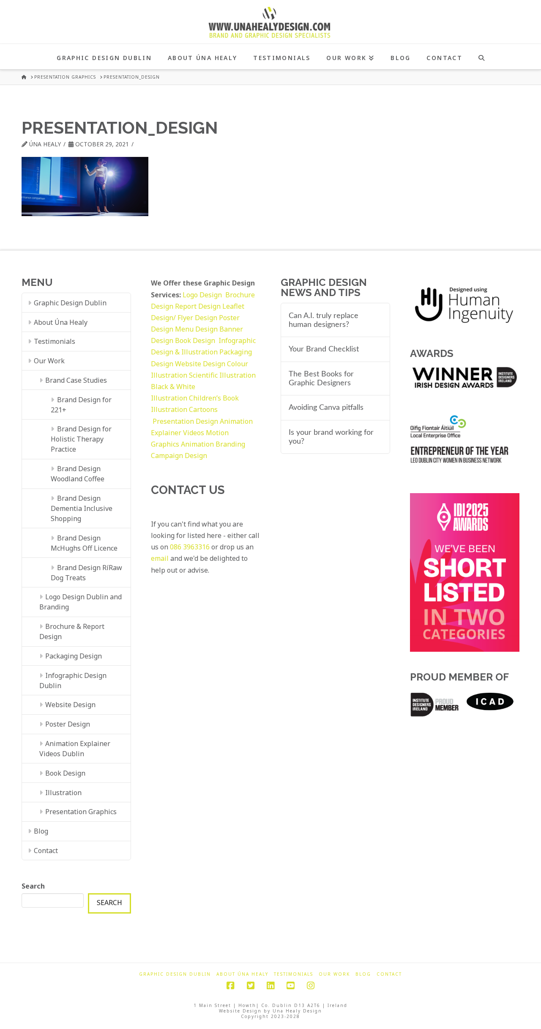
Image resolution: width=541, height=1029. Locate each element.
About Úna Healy (60, 322)
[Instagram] (310, 985)
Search (33, 886)
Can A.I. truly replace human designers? (323, 320)
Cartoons (203, 409)
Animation (197, 444)
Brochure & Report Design (71, 631)
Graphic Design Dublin (70, 302)
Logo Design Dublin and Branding (80, 602)
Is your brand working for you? (331, 437)
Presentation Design (185, 421)
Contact (46, 850)
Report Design (198, 306)
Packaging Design (73, 656)
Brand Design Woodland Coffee (77, 473)
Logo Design (204, 294)
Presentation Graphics (81, 811)
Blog (41, 831)
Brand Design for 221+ (81, 404)
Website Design (70, 704)
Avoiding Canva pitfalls (326, 407)
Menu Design (197, 329)
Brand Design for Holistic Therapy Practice (81, 439)
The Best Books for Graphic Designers (321, 378)
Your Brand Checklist (324, 349)
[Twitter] (250, 985)
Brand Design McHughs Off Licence (84, 543)
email (160, 558)
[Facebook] (230, 985)
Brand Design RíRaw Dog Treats (86, 572)
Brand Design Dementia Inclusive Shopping (81, 508)
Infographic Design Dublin (73, 680)
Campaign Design (179, 455)
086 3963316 (190, 547)
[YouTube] (290, 985)
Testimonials (54, 341)
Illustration (63, 792)
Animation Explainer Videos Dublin (74, 748)
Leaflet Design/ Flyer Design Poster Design (197, 318)
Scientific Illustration (222, 375)
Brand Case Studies (76, 380)
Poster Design (67, 724)
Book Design (65, 773)
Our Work (49, 360)
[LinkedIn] (270, 985)
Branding (230, 444)
